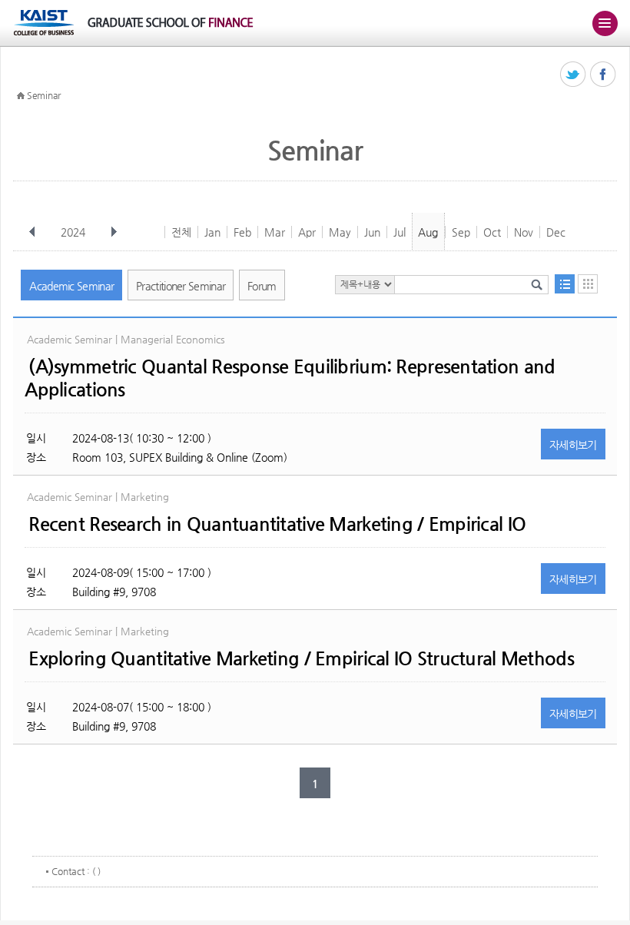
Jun (372, 232)
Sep (461, 232)
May (340, 232)
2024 (73, 232)
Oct (492, 232)
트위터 (573, 74)
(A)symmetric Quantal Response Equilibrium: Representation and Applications (290, 378)
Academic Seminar (71, 286)
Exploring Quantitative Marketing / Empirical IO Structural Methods (300, 658)
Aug (428, 232)
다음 (113, 232)
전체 (181, 232)
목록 (565, 283)
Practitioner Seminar (180, 286)
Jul (399, 232)
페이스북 (603, 74)
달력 (588, 283)
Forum (262, 286)
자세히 (573, 445)
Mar (274, 232)
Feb (242, 232)
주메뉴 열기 (604, 23)
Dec (555, 232)
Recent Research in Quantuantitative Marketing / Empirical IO (277, 524)
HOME (21, 96)
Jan (212, 232)
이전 (32, 232)
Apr (307, 232)
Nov (523, 232)
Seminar (44, 95)
